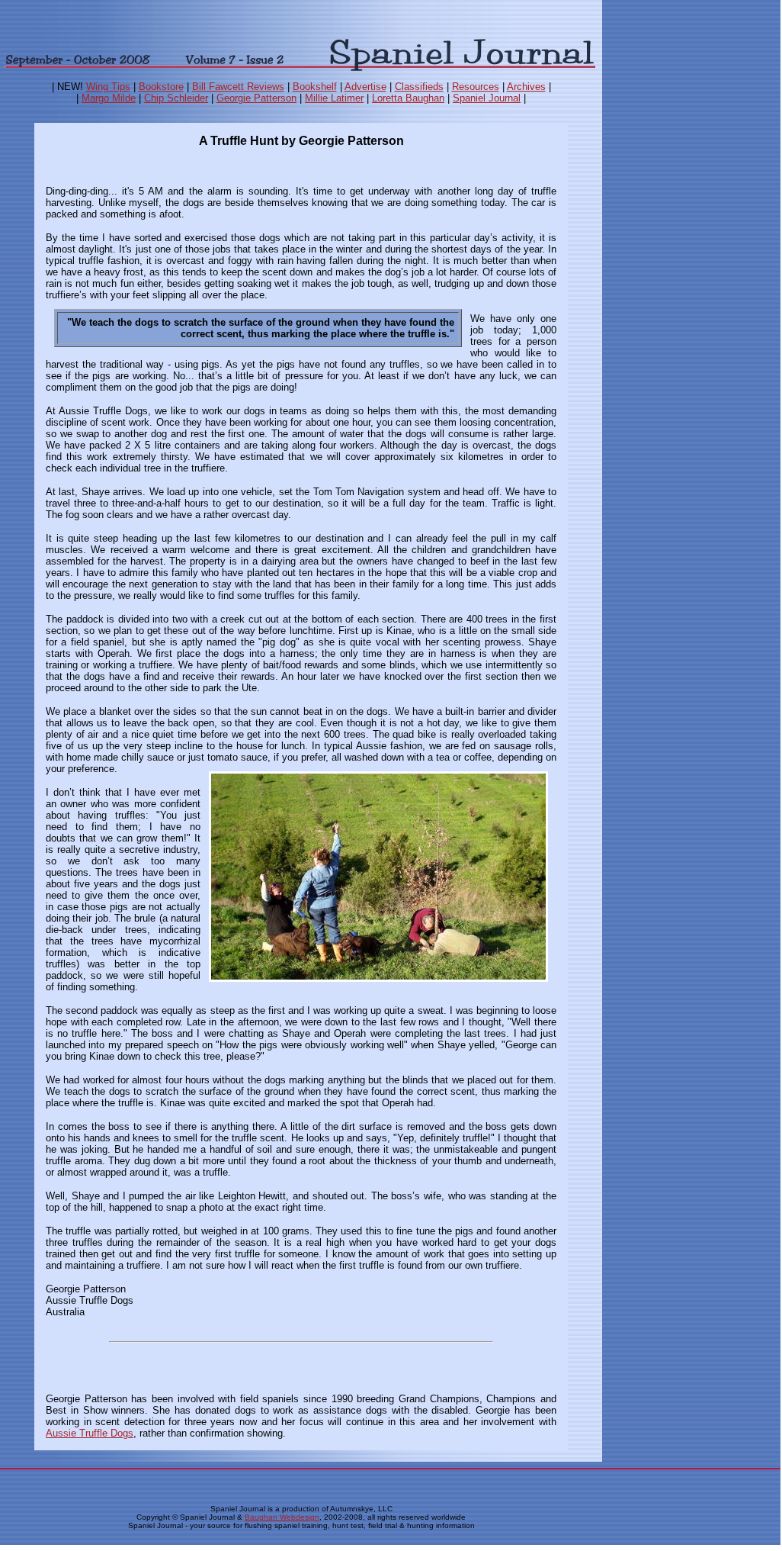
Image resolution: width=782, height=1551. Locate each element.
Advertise (365, 86)
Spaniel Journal (487, 98)
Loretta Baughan (408, 98)
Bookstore (161, 86)
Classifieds (419, 86)
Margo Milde (109, 98)
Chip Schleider (176, 98)
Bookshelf (315, 86)
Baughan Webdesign (282, 1517)
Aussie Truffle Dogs (89, 1433)
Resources (475, 86)
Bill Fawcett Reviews (238, 86)
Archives (526, 86)
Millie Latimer (334, 98)
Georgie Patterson (256, 98)
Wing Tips (108, 86)
